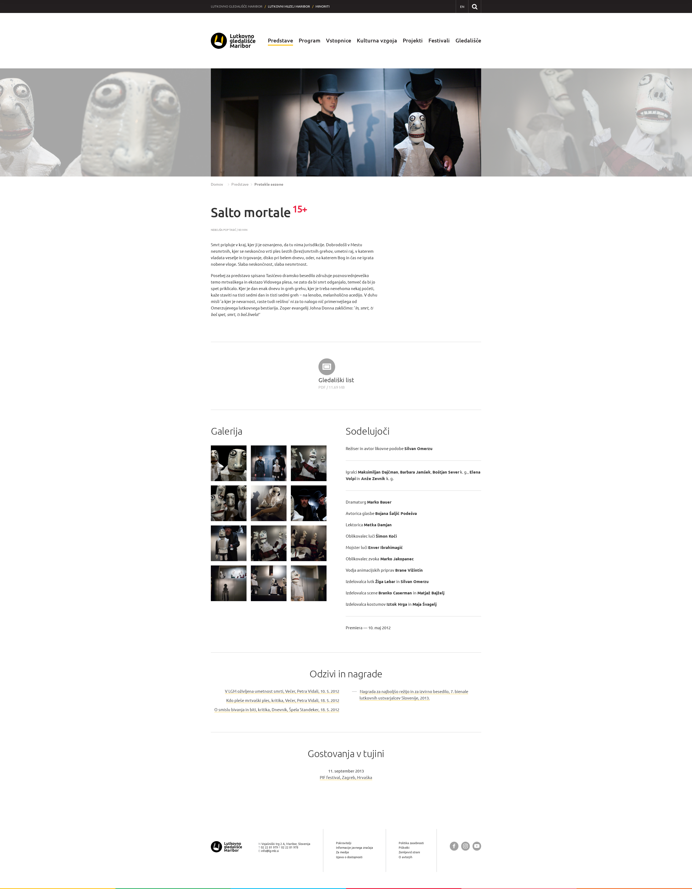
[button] (15, 122)
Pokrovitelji (343, 843)
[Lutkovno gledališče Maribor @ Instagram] (465, 846)
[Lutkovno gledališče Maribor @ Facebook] (454, 846)
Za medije (342, 852)
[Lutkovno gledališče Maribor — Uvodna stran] (233, 40)
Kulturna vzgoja (377, 40)
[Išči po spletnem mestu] (474, 6)
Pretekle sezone (268, 184)
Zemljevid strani (409, 852)
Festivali (439, 40)
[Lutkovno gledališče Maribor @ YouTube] (477, 846)
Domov (217, 184)
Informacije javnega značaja (354, 847)
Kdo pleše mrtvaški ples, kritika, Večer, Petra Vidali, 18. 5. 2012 (282, 700)
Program (309, 40)
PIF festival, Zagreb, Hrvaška (346, 777)
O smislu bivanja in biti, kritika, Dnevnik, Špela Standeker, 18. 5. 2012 (276, 709)
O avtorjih (405, 857)
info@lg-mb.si (270, 851)
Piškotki (404, 847)
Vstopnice (338, 40)
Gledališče (468, 40)
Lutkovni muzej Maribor (289, 6)
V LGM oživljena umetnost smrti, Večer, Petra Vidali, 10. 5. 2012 (282, 691)
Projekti (413, 40)
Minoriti (322, 6)
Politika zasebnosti (411, 843)
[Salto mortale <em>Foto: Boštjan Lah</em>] (229, 463)
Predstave (280, 40)
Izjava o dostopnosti (349, 857)
